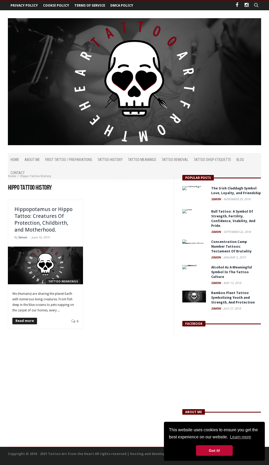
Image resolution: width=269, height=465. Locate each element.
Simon (22, 237)
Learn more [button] (240, 437)
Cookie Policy (56, 5)
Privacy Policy (24, 5)
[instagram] (246, 5)
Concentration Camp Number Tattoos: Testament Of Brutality (231, 246)
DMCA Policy (121, 5)
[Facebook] (237, 5)
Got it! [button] (214, 450)
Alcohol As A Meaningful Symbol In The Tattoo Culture (231, 272)
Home (12, 176)
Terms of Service (89, 5)
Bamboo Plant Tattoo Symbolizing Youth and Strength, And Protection (233, 297)
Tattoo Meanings (63, 281)
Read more (24, 321)
